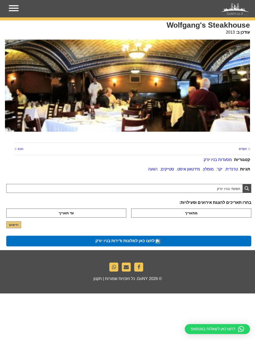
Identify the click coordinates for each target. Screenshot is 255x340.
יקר (219, 169)
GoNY (142, 279)
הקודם (243, 149)
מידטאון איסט (188, 169)
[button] (217, 329)
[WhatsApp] (115, 268)
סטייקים (167, 169)
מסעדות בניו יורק (218, 160)
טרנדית (232, 169)
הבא (20, 149)
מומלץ (208, 169)
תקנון (97, 279)
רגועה (153, 169)
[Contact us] (127, 268)
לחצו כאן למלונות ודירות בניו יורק (125, 241)
